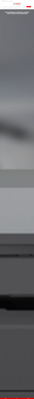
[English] (2, 0)
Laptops (16, 6)
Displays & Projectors (11, 6)
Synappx (19, 6)
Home (3, 8)
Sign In (30, 0)
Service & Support (24, 6)
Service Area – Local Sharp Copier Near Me (9, 8)
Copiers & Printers (6, 6)
